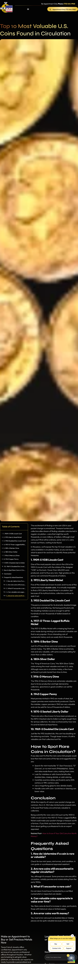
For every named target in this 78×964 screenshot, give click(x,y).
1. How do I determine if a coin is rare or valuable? (16, 581)
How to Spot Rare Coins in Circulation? (15, 570)
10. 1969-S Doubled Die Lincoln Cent (15, 566)
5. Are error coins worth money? (16, 596)
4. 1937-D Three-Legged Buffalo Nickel (15, 544)
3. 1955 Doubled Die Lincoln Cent (15, 541)
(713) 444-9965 (69, 4)
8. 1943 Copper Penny (11, 559)
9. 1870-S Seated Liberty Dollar (14, 563)
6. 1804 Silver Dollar (11, 552)
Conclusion (7, 574)
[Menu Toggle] (28, 9)
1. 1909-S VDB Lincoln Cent (12, 534)
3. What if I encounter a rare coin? (16, 588)
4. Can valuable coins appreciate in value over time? (16, 592)
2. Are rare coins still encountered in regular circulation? (16, 585)
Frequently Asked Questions (13, 577)
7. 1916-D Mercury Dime (12, 555)
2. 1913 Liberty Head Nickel (13, 537)
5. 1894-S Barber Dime (11, 548)
